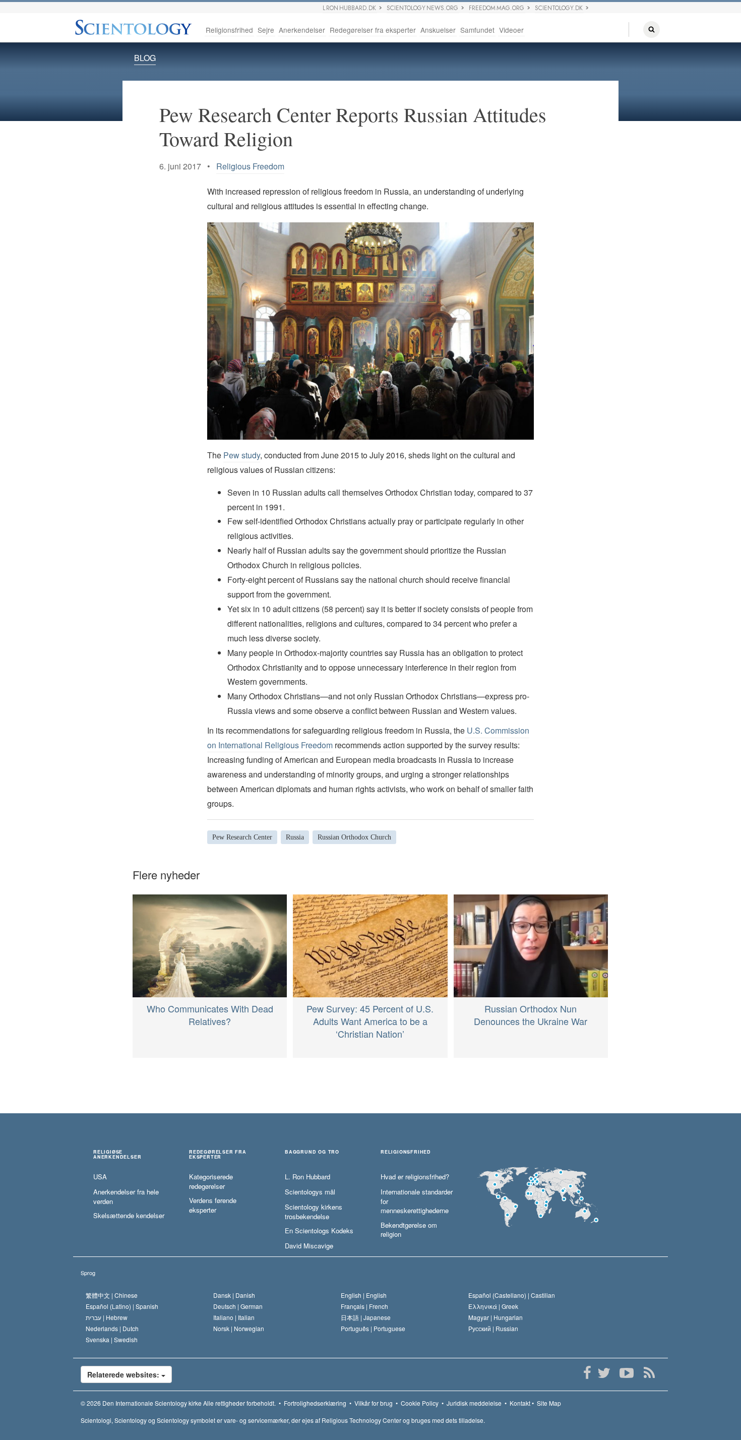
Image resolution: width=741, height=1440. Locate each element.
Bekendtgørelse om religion (409, 1230)
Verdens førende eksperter (212, 1205)
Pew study (241, 455)
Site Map (549, 1403)
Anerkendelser (302, 30)
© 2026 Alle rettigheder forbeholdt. (178, 1403)
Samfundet (477, 30)
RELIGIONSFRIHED (406, 1152)
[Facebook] (587, 1373)
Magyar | (495, 1317)
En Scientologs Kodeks (319, 1230)
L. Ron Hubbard (307, 1176)
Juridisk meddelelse (474, 1403)
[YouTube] (626, 1373)
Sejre (266, 30)
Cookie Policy (420, 1403)
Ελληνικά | (493, 1306)
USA (100, 1176)
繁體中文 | (112, 1295)
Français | (364, 1306)
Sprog (88, 1273)
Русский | (493, 1328)
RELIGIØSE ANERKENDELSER (117, 1155)
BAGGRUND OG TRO (312, 1152)
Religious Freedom (250, 166)
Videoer (511, 30)
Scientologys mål (310, 1191)
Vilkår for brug (373, 1403)
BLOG (145, 58)
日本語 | (366, 1317)
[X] (603, 1373)
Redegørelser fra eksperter (373, 30)
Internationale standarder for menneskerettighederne (417, 1201)
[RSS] (649, 1373)
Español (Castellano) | (511, 1295)
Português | (373, 1328)
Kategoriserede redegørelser (211, 1181)
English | (364, 1295)
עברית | (107, 1317)
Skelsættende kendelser (128, 1215)
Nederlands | (112, 1328)
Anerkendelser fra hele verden (126, 1196)
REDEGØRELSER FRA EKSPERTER (217, 1155)
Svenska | (112, 1339)
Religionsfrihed (229, 30)
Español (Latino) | (122, 1306)
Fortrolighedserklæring (315, 1403)
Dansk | (234, 1295)
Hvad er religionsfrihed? (415, 1176)
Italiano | (234, 1317)
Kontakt (520, 1403)
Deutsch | (238, 1306)
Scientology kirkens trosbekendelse (313, 1212)
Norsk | (238, 1328)
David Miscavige (309, 1245)
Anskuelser (438, 30)
